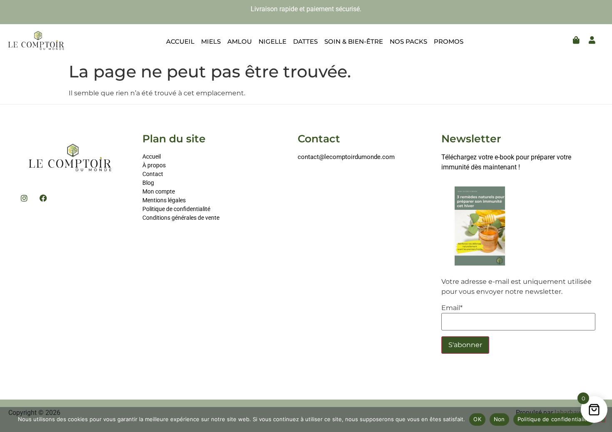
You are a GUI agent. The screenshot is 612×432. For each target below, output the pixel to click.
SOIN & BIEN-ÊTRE (353, 41)
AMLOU (239, 41)
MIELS (211, 41)
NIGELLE (272, 41)
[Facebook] (43, 198)
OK (477, 419)
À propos (154, 165)
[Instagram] (24, 198)
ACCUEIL (180, 41)
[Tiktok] (301, 179)
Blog (148, 182)
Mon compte (159, 191)
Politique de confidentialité (176, 209)
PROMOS (448, 41)
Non (499, 419)
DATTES (305, 41)
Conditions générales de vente (180, 217)
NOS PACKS (408, 41)
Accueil (151, 156)
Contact (152, 174)
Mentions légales (164, 200)
